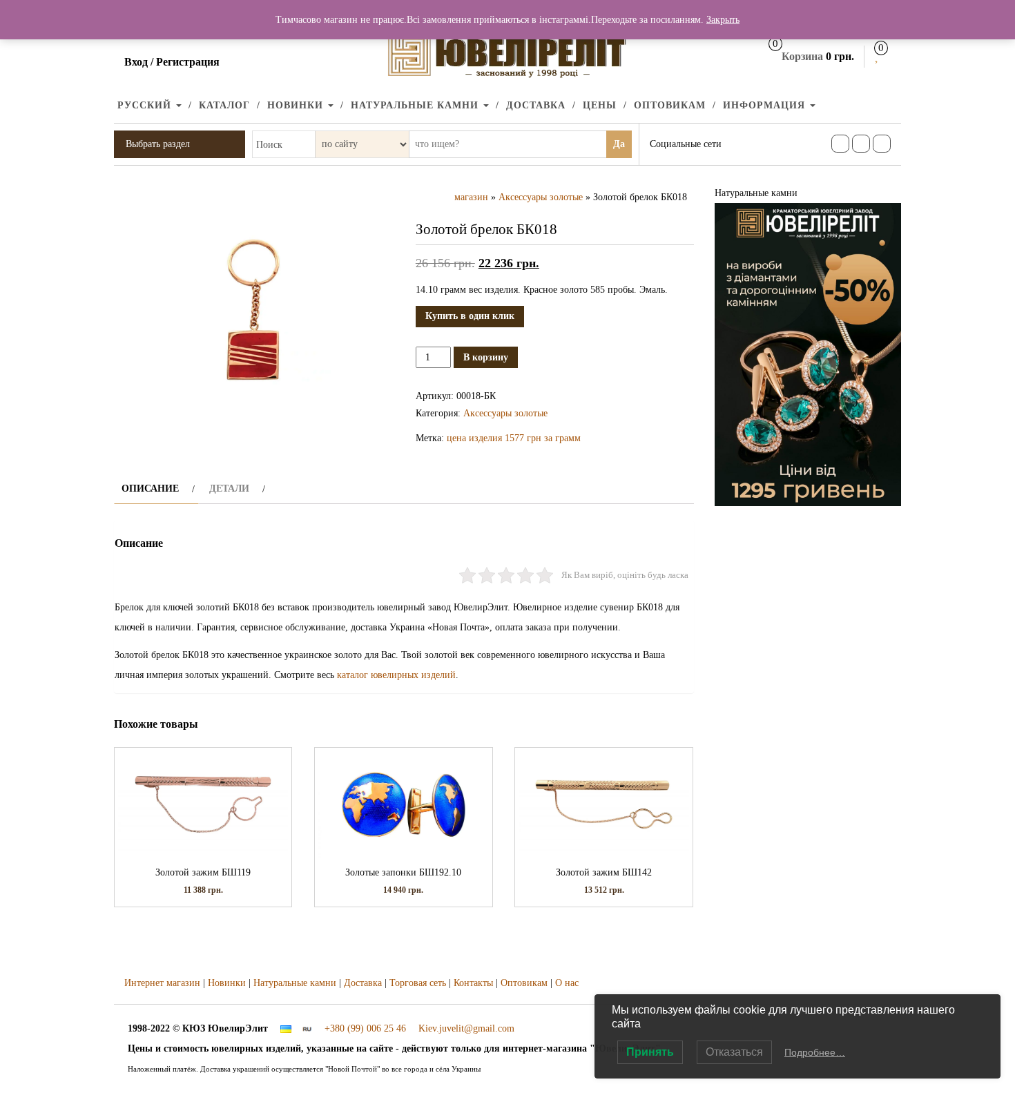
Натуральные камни (416, 105)
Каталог (224, 105)
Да (619, 144)
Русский (146, 105)
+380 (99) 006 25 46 (365, 1028)
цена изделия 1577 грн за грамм (514, 438)
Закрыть (723, 19)
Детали (229, 488)
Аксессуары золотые (541, 197)
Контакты (473, 983)
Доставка (536, 105)
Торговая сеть (417, 983)
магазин (471, 197)
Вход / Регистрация (172, 62)
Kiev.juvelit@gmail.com (466, 1028)
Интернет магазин (162, 983)
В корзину (485, 357)
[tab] (156, 488)
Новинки (297, 105)
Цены (600, 105)
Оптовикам (670, 105)
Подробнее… (814, 1052)
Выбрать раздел (158, 144)
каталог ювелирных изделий (396, 675)
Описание (150, 488)
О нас (567, 983)
